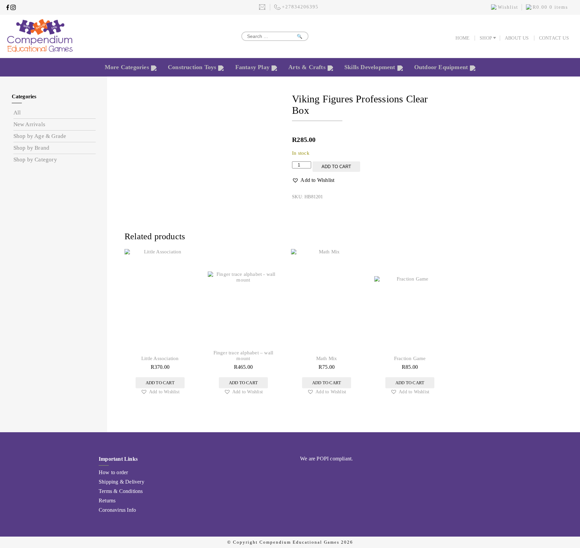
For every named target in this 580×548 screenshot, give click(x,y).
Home (462, 38)
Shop (486, 38)
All (17, 112)
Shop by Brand (31, 148)
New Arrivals (29, 124)
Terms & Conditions (121, 491)
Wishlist (508, 7)
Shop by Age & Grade (39, 136)
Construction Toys (192, 67)
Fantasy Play (252, 67)
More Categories (127, 67)
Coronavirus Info (117, 510)
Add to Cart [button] (160, 382)
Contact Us (554, 38)
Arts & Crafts (307, 67)
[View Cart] (528, 8)
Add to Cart (336, 166)
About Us (517, 38)
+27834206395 (300, 6)
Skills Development (369, 67)
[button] (313, 180)
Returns (107, 500)
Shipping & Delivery (121, 482)
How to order (113, 472)
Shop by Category (35, 159)
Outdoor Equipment (441, 67)
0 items (550, 7)
